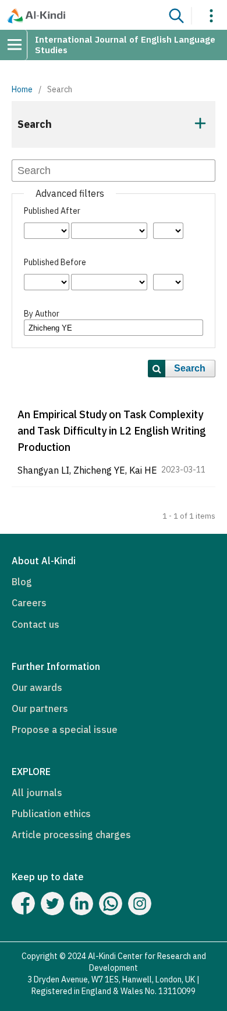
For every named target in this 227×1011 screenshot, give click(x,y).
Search (189, 368)
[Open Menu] (18, 45)
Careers (29, 603)
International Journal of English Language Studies (125, 44)
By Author (41, 313)
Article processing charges (71, 834)
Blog (22, 582)
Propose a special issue (65, 729)
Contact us (35, 624)
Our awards (37, 687)
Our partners (40, 708)
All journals (37, 792)
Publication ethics (51, 813)
